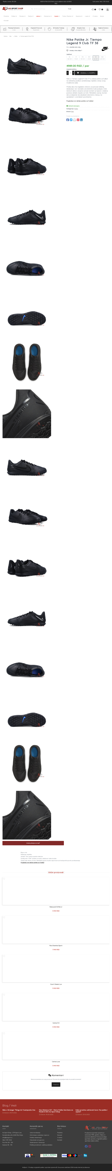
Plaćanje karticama (14, 28)
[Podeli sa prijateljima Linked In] (81, 120)
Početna (6, 16)
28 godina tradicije (58, 28)
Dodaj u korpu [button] (87, 73)
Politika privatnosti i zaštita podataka (41, 1145)
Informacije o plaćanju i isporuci (39, 1135)
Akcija (102, 16)
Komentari (57, 1075)
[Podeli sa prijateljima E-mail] (74, 120)
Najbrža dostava (103, 28)
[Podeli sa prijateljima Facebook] (67, 120)
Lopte (87, 16)
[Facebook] (86, 1146)
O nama (95, 16)
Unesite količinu (71, 69)
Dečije (30, 16)
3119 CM (76, 58)
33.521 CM (89, 58)
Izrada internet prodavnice (82, 1167)
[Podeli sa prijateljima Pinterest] (78, 120)
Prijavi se (56, 1084)
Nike (10, 36)
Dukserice (47, 16)
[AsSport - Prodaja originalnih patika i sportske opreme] (13, 8)
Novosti (59, 1135)
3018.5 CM (70, 58)
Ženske (21, 16)
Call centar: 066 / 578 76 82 (101, 1)
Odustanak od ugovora (37, 1140)
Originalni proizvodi (36, 28)
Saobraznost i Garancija (37, 1142)
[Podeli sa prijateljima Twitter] (71, 120)
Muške (13, 16)
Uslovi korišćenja (35, 1132)
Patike (76, 109)
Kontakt (6, 20)
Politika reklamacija (36, 1137)
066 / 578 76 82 (7, 1140)
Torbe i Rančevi (67, 16)
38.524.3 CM (102, 58)
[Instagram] (89, 1146)
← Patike (15, 36)
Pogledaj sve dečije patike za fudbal (79, 101)
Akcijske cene (81, 28)
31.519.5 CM (83, 58)
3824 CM (95, 58)
